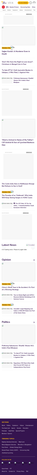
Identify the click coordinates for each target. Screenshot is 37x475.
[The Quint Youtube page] (31, 463)
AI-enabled (31, 245)
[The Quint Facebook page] (4, 463)
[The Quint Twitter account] (11, 463)
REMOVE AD (29, 14)
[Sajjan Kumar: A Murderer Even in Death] (18, 35)
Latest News (9, 245)
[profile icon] (34, 2)
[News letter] (30, 2)
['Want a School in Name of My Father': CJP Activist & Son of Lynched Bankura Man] (18, 128)
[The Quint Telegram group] (25, 463)
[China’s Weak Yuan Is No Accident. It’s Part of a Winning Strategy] (18, 272)
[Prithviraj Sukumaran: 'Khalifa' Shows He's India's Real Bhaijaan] (18, 334)
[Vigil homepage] (11, 4)
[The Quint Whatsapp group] (18, 463)
